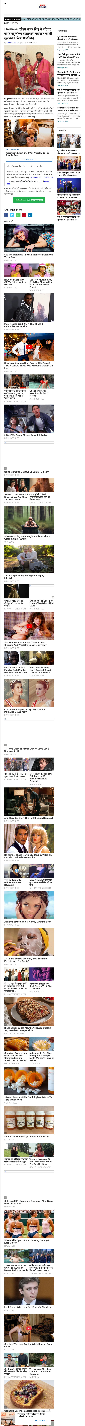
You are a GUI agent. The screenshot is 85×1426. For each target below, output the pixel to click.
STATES (15, 23)
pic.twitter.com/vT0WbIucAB (42, 177)
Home (6, 23)
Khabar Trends (12, 43)
